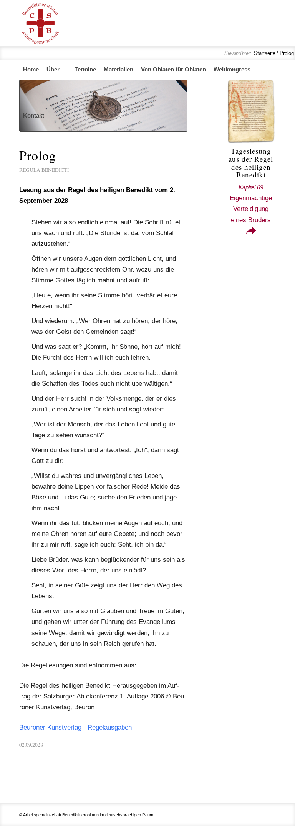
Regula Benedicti (44, 169)
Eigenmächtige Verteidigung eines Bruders (251, 203)
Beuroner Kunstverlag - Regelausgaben (75, 727)
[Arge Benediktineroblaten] (40, 23)
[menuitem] (31, 69)
